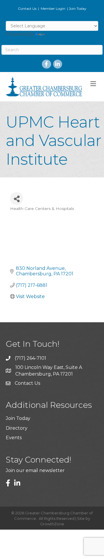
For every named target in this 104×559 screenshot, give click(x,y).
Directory (16, 428)
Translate (57, 34)
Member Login (53, 8)
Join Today (77, 8)
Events (14, 437)
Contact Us (27, 8)
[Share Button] (16, 198)
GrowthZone (52, 524)
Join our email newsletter (35, 470)
